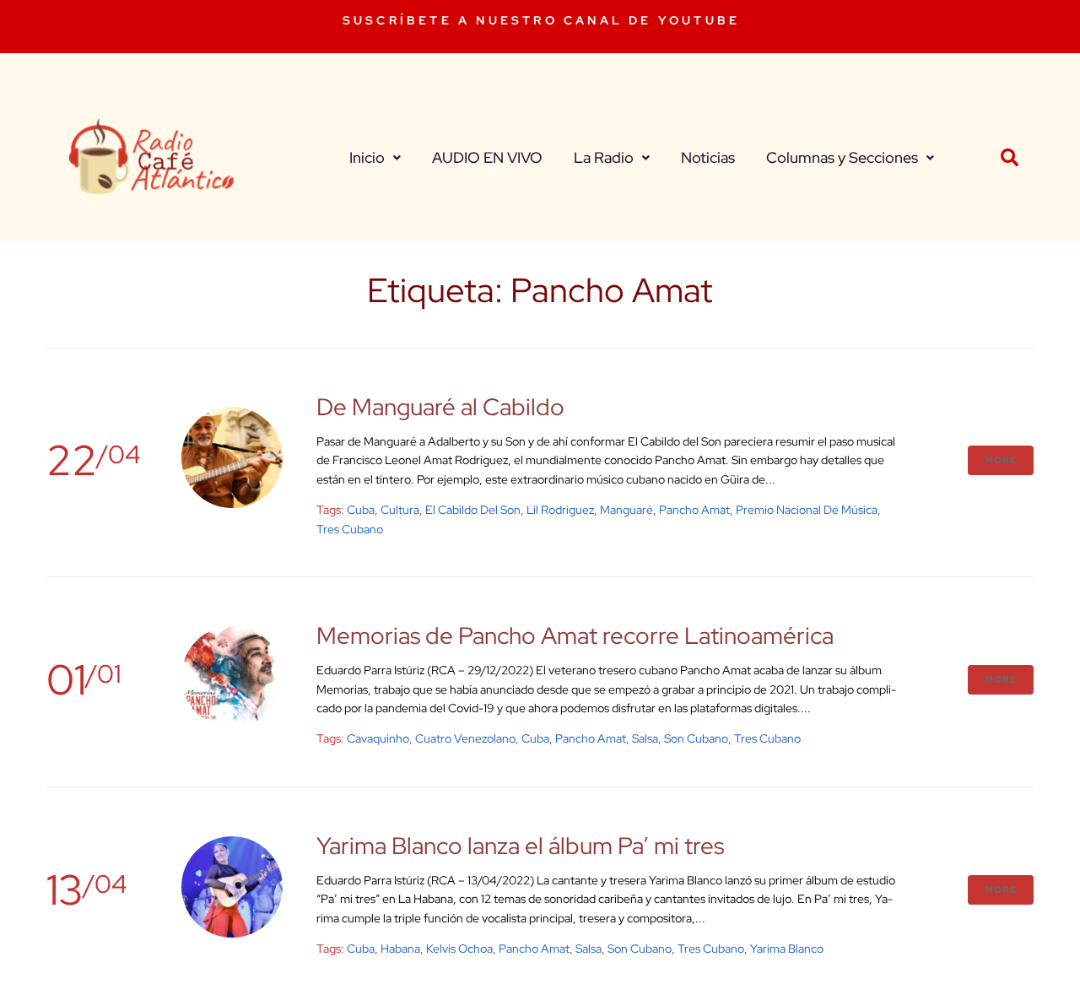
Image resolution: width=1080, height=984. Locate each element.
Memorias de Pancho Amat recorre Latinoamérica (575, 635)
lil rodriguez (560, 509)
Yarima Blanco (787, 948)
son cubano (696, 738)
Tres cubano (349, 529)
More (1001, 460)
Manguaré (626, 509)
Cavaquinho (378, 738)
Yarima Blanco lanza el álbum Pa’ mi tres (520, 846)
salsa (645, 738)
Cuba (361, 509)
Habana (400, 948)
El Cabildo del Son (473, 509)
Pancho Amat (694, 509)
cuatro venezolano (465, 738)
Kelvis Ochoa (459, 948)
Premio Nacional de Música (807, 509)
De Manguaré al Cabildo (440, 407)
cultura (400, 509)
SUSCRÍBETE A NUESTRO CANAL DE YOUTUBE (541, 20)
